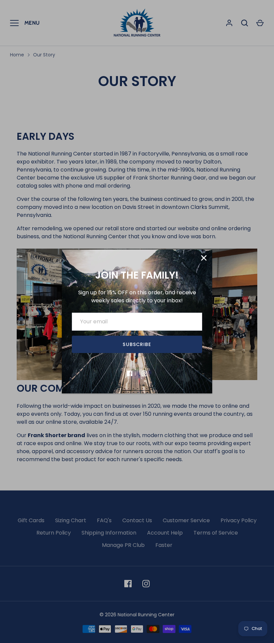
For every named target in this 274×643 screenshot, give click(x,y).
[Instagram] (144, 373)
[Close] (203, 258)
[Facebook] (129, 373)
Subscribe (137, 344)
